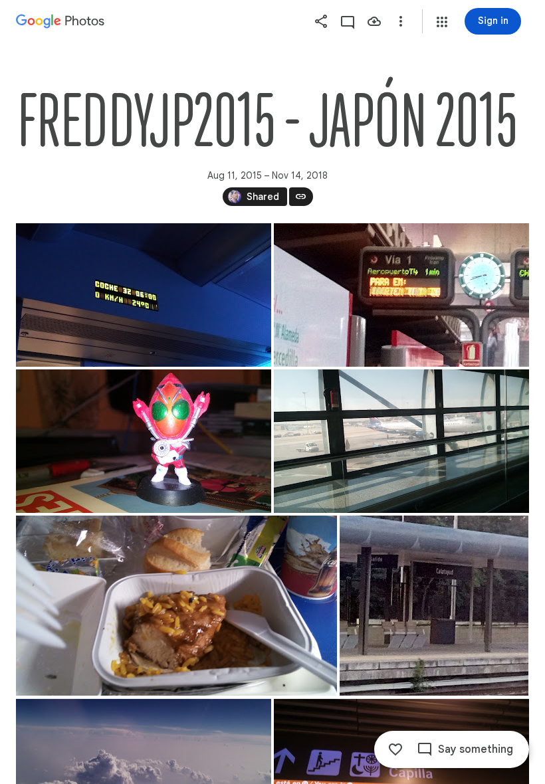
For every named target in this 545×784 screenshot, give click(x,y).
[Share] (321, 21)
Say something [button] (475, 749)
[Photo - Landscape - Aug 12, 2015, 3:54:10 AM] (143, 441)
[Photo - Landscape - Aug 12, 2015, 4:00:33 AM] (401, 441)
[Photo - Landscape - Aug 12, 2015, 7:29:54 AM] (434, 606)
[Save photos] (374, 21)
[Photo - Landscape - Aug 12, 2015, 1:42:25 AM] (401, 295)
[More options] (400, 21)
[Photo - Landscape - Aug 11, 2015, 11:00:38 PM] (143, 295)
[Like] (395, 749)
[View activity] (347, 21)
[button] (442, 22)
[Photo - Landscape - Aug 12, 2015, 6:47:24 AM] (176, 606)
